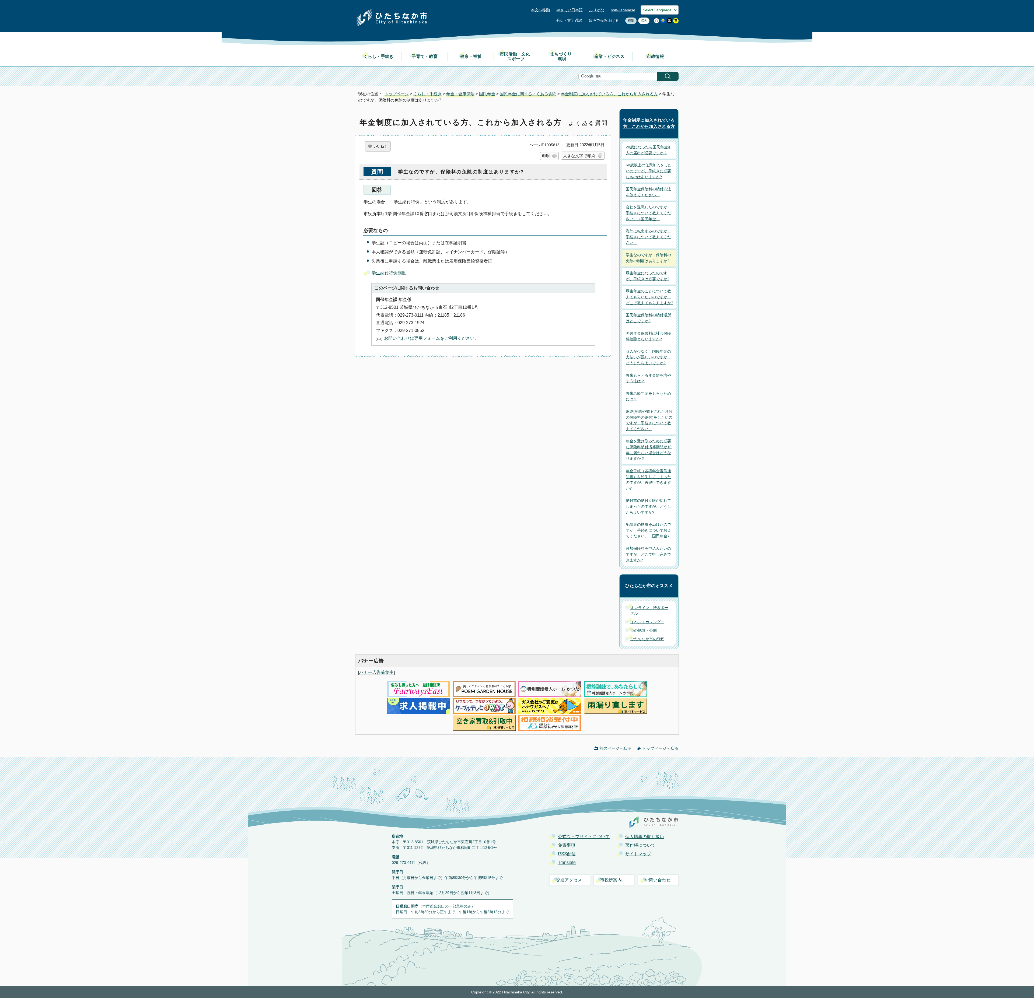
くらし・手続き (379, 56)
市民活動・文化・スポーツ (517, 56)
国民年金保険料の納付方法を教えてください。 (648, 192)
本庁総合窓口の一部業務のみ (446, 906)
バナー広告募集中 (376, 672)
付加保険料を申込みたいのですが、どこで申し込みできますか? (648, 554)
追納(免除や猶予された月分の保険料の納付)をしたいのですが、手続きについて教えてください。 (649, 420)
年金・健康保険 (460, 94)
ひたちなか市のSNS (647, 639)
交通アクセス (569, 880)
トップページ (397, 94)
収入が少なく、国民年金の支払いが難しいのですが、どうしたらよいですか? (648, 357)
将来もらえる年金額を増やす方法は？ (648, 378)
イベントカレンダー (647, 622)
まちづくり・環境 (563, 56)
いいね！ (380, 146)
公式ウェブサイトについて (584, 836)
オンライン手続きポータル (649, 610)
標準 (629, 21)
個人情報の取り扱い (644, 836)
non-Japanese (623, 10)
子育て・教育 (425, 56)
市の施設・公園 (643, 630)
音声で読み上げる (604, 21)
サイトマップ (638, 854)
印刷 (546, 156)
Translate (567, 862)
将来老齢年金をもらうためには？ (648, 396)
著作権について (640, 845)
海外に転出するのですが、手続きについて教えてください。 (648, 237)
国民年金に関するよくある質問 (528, 94)
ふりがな (596, 10)
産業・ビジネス (609, 56)
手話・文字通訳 (569, 21)
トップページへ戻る (660, 748)
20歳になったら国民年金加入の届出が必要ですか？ (649, 150)
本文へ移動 (540, 10)
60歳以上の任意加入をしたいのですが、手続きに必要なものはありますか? (649, 171)
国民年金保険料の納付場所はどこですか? (648, 318)
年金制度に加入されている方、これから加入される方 (609, 94)
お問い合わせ (657, 880)
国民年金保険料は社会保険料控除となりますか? (648, 336)
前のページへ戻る (615, 748)
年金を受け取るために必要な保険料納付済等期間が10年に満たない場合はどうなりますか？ (649, 450)
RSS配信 (567, 854)
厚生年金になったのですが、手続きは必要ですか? (647, 276)
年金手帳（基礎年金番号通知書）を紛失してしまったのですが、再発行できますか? (648, 480)
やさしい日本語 (569, 10)
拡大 (642, 21)
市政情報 (655, 56)
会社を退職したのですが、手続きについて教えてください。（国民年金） (648, 213)
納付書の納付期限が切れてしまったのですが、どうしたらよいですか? (648, 506)
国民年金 (487, 94)
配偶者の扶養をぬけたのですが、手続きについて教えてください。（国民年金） (648, 530)
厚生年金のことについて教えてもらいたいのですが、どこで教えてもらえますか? (649, 297)
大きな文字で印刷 (579, 155)
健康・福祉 (471, 56)
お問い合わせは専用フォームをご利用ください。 (431, 338)
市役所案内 (611, 880)
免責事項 (566, 845)
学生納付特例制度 (389, 273)
